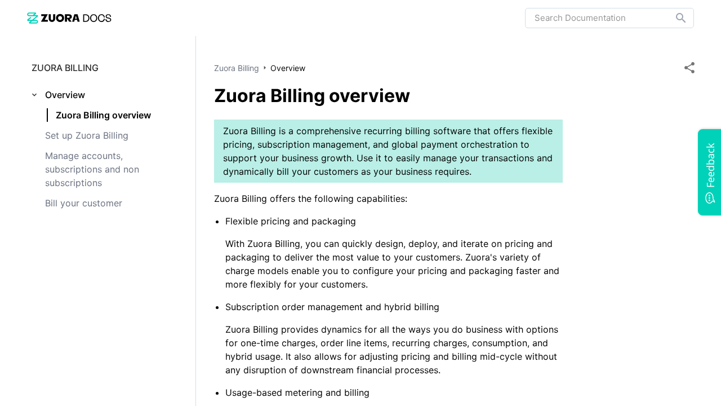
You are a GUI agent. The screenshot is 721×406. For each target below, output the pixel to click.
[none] (689, 67)
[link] (69, 17)
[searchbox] (673, 18)
